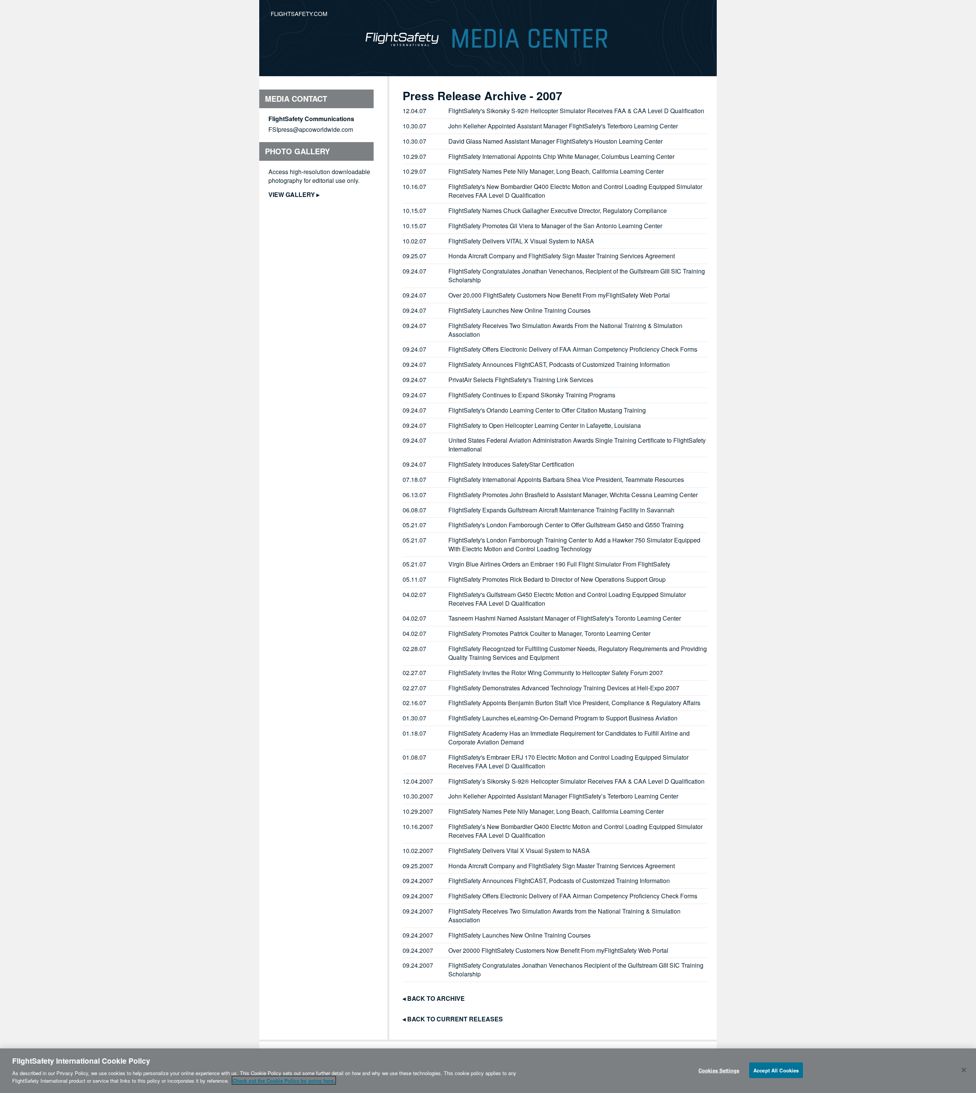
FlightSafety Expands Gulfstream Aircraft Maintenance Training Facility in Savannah (561, 510)
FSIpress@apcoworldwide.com (310, 129)
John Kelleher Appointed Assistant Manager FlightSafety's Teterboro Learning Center (563, 126)
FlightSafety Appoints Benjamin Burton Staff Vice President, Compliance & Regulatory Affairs (574, 702)
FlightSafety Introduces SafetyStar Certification (511, 464)
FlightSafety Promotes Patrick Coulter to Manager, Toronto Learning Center (549, 633)
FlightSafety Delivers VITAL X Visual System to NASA (521, 241)
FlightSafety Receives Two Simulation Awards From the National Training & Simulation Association (565, 330)
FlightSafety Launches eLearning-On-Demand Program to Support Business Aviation (562, 718)
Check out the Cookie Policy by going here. (284, 1080)
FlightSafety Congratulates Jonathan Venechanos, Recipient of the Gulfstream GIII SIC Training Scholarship (576, 275)
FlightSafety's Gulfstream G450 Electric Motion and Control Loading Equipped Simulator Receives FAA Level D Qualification (567, 599)
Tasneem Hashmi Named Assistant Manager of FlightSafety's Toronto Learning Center (564, 618)
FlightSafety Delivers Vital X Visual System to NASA (519, 850)
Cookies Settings (718, 1070)
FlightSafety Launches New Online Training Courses (519, 310)
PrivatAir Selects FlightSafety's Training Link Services (520, 379)
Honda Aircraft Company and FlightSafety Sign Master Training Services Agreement (561, 255)
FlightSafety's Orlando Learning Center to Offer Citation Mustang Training (547, 410)
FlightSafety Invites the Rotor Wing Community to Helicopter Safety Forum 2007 (555, 672)
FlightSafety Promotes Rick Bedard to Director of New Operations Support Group (557, 579)
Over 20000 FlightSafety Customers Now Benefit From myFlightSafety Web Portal (558, 950)
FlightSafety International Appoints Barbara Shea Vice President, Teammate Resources (566, 479)
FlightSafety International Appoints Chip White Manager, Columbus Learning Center (561, 156)
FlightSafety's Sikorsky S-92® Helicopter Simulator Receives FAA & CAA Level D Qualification (576, 110)
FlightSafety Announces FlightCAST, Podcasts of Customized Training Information (559, 364)
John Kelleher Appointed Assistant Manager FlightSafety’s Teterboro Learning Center (563, 796)
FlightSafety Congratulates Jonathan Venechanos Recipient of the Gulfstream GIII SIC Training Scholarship (575, 969)
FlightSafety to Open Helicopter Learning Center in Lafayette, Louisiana (544, 425)
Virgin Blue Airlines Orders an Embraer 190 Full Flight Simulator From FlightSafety (559, 564)
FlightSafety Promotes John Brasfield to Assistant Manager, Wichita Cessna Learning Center (573, 494)
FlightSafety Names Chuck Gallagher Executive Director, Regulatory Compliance (557, 210)
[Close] (963, 1069)
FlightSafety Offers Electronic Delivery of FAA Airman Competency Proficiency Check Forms (572, 349)
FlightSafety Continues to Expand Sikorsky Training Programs (531, 394)
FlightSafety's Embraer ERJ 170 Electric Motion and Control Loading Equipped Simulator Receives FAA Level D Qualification (568, 761)
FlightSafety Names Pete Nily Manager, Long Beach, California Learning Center (556, 171)
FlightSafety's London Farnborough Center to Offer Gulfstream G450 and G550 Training (566, 524)
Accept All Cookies (776, 1070)
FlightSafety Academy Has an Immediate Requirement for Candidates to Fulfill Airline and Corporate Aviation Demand (569, 737)
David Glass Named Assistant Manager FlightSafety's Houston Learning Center (555, 141)
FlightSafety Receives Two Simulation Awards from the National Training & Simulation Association (564, 915)
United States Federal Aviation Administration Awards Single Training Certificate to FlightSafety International (577, 444)
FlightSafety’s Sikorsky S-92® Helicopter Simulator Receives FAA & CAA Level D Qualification (576, 781)
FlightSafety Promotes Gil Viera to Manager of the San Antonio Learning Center (555, 225)
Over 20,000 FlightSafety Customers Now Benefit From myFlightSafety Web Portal (559, 295)
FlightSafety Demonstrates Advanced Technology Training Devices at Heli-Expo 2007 (563, 687)
